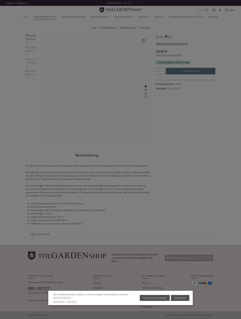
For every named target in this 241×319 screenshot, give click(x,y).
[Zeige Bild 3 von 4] (146, 93)
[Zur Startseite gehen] (120, 10)
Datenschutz (58, 301)
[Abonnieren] (210, 258)
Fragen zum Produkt (40, 234)
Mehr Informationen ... (63, 297)
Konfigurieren (180, 298)
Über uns (146, 283)
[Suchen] (208, 10)
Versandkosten (207, 315)
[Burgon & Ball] (164, 38)
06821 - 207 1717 (38, 288)
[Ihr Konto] (220, 10)
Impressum (147, 306)
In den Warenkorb (190, 71)
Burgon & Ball (174, 88)
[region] (88, 89)
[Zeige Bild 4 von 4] (146, 97)
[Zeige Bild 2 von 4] (146, 90)
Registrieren (23, 3)
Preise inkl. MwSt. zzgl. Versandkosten (169, 55)
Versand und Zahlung (152, 287)
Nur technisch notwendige (154, 298)
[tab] (87, 155)
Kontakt (96, 283)
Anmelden (10, 3)
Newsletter (98, 287)
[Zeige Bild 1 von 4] (146, 86)
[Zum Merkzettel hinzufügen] (143, 40)
